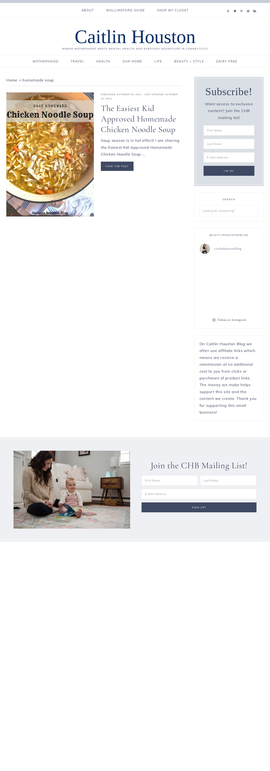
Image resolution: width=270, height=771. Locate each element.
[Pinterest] (242, 6)
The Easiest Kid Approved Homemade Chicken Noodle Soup (138, 118)
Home (12, 80)
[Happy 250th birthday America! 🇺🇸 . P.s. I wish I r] (214, 303)
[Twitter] (236, 6)
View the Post (117, 166)
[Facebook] (229, 6)
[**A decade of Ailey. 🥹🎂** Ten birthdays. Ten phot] (214, 267)
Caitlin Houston (135, 36)
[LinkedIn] (256, 6)
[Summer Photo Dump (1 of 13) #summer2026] (214, 285)
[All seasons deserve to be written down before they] (244, 285)
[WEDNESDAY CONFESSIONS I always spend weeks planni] (244, 267)
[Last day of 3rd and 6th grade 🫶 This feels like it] (244, 303)
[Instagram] (249, 6)
